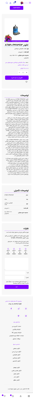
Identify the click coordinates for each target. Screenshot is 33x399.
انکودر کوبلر (16, 374)
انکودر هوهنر (16, 368)
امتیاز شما (26, 245)
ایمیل (27, 277)
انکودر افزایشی (16, 355)
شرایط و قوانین (16, 329)
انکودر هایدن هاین (16, 371)
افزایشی (20, 63)
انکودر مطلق (16, 380)
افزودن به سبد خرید (16, 77)
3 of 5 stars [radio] (14, 252)
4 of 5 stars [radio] (8, 252)
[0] (14, 3)
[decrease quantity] (19, 72)
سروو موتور (10, 63)
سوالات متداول (16, 339)
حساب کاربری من (16, 326)
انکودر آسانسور (16, 361)
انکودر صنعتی (16, 349)
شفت (23, 65)
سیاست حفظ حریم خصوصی (16, 336)
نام (27, 273)
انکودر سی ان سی (16, 352)
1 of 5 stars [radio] (25, 252)
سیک (24, 63)
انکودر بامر (16, 377)
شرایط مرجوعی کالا (16, 333)
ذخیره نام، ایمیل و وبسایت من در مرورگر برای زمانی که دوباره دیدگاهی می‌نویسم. (17, 282)
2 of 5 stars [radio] (19, 252)
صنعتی (19, 65)
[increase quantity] (26, 72)
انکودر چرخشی (16, 358)
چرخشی (15, 63)
